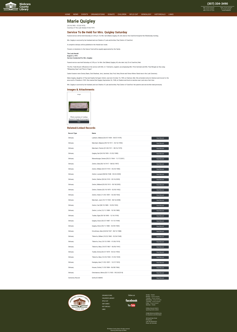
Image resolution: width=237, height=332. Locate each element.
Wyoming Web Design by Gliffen (118, 330)
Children (122, 14)
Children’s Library (108, 298)
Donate (111, 14)
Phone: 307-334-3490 (151, 323)
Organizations (98, 14)
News (75, 14)
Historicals (159, 14)
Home (67, 14)
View (78, 122)
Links (170, 14)
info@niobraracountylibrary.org (153, 313)
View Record (160, 138)
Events (84, 14)
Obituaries (105, 304)
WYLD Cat (133, 14)
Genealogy (146, 14)
